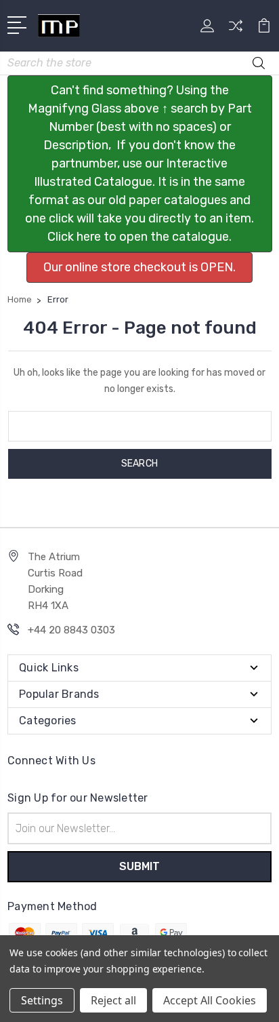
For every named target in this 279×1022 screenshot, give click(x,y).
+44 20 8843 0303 (71, 630)
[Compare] (235, 30)
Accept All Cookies (209, 1000)
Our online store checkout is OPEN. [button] (139, 267)
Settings (42, 1000)
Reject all (113, 1000)
